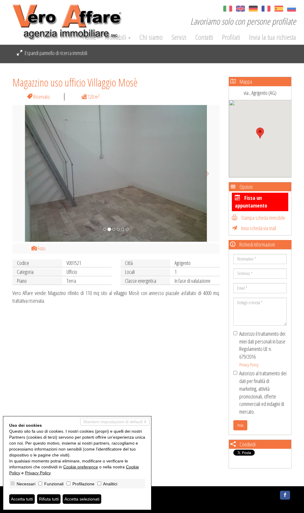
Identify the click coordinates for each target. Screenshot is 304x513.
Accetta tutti (22, 499)
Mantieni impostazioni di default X (114, 421)
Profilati (231, 37)
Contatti (204, 37)
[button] (28, 173)
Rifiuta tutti (49, 499)
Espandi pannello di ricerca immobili (55, 53)
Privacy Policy (249, 365)
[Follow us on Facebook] (285, 495)
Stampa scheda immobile (262, 217)
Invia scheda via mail (258, 228)
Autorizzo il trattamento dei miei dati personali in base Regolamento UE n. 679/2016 (262, 349)
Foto (41, 248)
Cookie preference (80, 467)
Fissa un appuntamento (251, 201)
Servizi (179, 37)
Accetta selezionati (81, 499)
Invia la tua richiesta (272, 37)
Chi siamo (151, 37)
